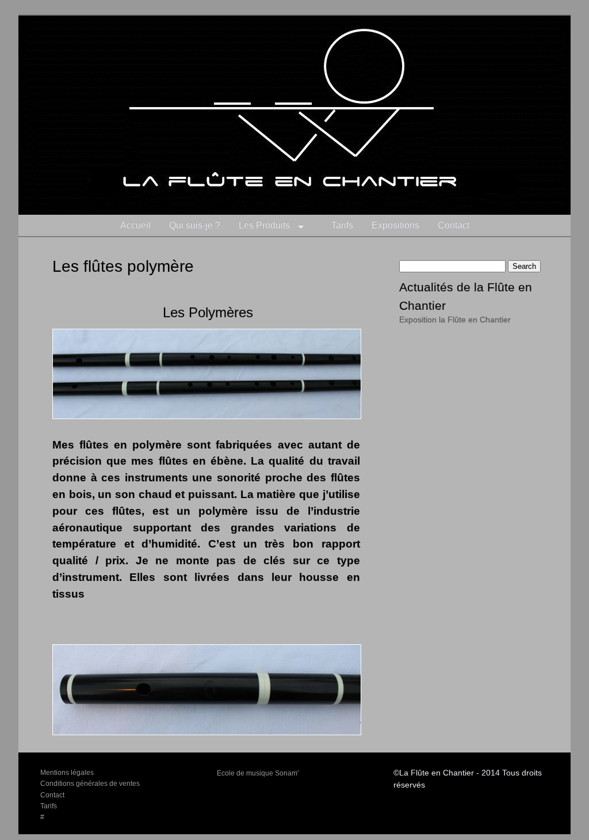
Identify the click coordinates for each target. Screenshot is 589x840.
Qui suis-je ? (194, 225)
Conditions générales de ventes (90, 784)
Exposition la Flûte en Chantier (455, 319)
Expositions (395, 225)
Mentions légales (67, 773)
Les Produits (264, 225)
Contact (453, 225)
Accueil (135, 225)
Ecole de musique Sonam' (258, 773)
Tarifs (342, 225)
